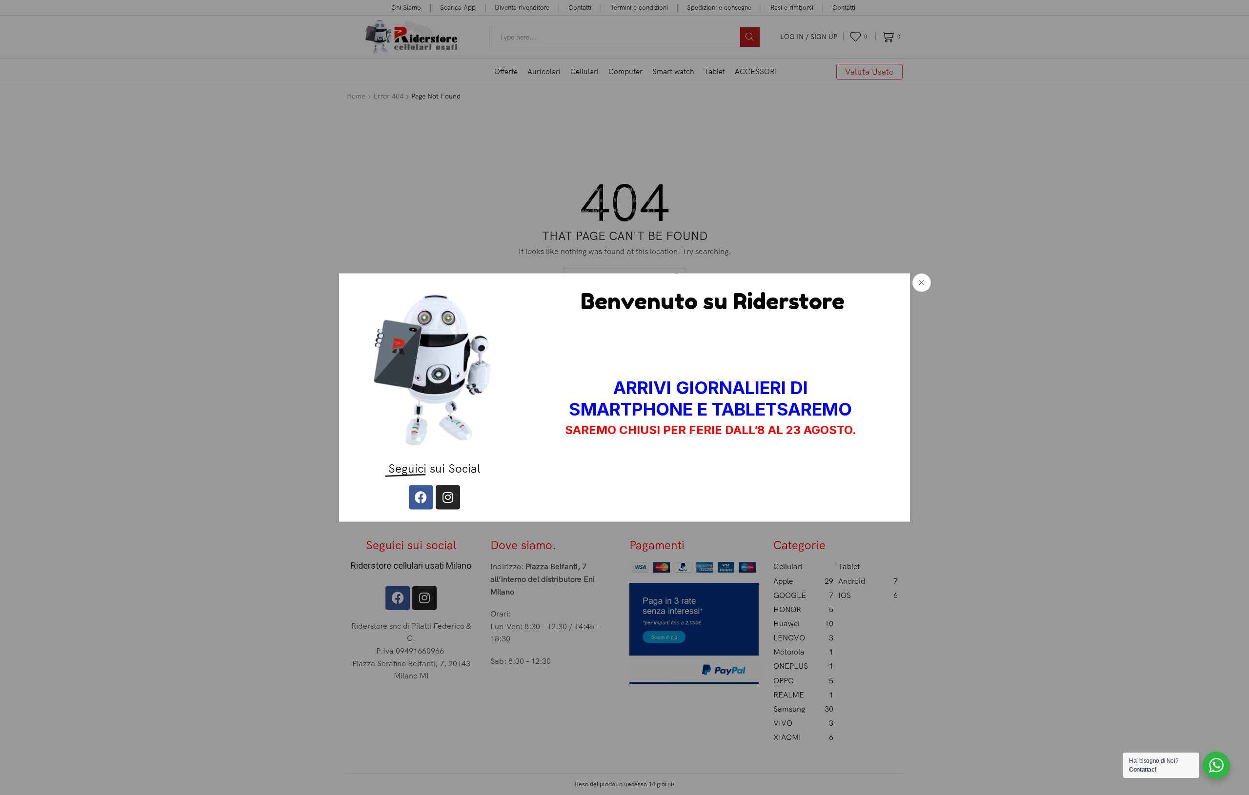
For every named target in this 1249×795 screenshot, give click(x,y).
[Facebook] (421, 497)
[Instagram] (448, 497)
